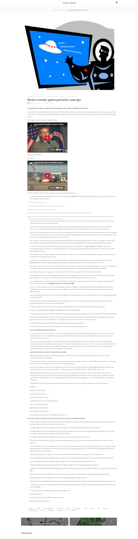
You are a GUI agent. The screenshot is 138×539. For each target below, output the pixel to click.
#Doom (38, 508)
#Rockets (106, 508)
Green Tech (45, 519)
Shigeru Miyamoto (90, 246)
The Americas (63, 10)
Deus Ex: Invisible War (56, 310)
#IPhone (68, 508)
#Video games (51, 510)
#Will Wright (72, 510)
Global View (55, 10)
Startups (55, 96)
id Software (72, 196)
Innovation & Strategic (44, 96)
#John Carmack (77, 508)
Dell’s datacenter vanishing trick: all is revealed (43, 523)
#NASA (85, 508)
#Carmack (31, 508)
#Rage (98, 508)
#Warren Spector (61, 510)
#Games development (48, 508)
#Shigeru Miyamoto (33, 510)
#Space (42, 510)
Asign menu (69, 3)
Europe (76, 519)
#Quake (92, 508)
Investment (93, 521)
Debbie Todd (33, 103)
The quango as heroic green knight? (97, 523)
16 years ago (38, 103)
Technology (63, 96)
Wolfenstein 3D (34, 263)
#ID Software (60, 508)
